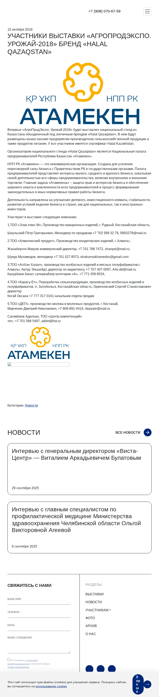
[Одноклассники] (101, 669)
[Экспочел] (33, 11)
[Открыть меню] (147, 11)
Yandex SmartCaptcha (18, 667)
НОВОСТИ (94, 602)
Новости (31, 405)
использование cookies (51, 686)
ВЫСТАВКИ (95, 594)
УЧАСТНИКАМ (97, 610)
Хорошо (138, 684)
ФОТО (90, 618)
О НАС (91, 634)
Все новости (128, 432)
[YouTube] (89, 669)
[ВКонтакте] (112, 669)
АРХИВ (91, 626)
